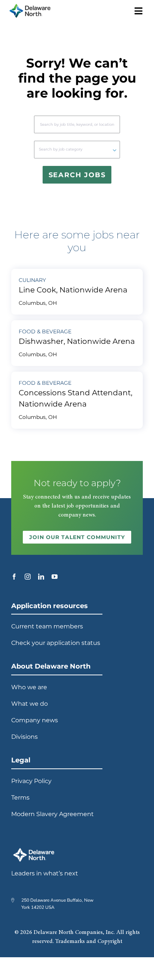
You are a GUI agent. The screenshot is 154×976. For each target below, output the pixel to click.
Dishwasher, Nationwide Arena (77, 341)
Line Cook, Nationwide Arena (73, 289)
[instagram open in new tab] (28, 577)
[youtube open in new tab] (55, 577)
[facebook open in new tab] (14, 577)
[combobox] (77, 124)
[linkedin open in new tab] (41, 577)
